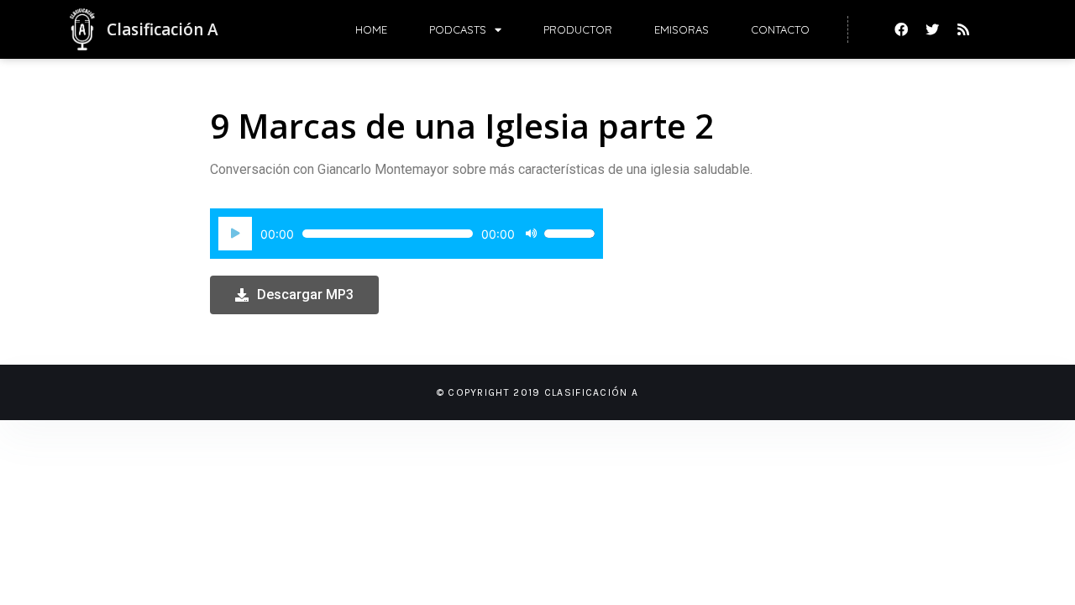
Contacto (780, 29)
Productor (577, 29)
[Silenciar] (530, 233)
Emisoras (681, 29)
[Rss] (963, 29)
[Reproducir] (235, 233)
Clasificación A (162, 29)
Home (371, 29)
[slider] (569, 233)
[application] (406, 233)
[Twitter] (932, 29)
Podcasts (457, 29)
